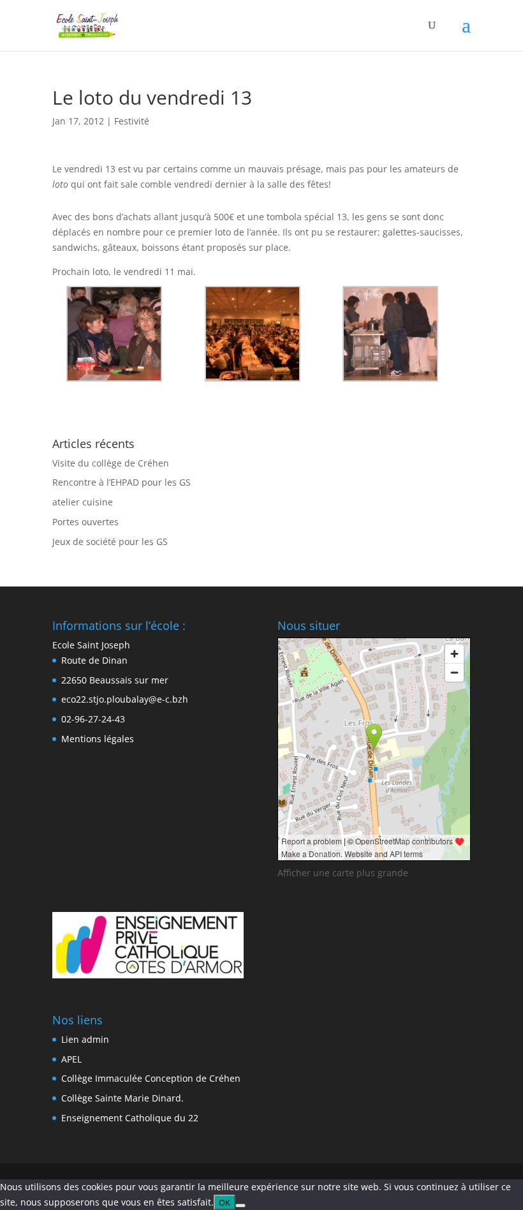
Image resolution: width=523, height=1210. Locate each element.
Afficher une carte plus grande (342, 873)
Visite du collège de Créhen (110, 463)
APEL (71, 1059)
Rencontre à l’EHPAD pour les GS (121, 482)
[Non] (240, 1205)
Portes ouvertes (85, 522)
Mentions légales (97, 739)
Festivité (131, 121)
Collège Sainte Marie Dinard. (122, 1098)
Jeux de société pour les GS (110, 541)
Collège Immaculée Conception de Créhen (150, 1078)
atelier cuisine (82, 502)
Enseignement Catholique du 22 (129, 1118)
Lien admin (85, 1039)
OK (224, 1202)
